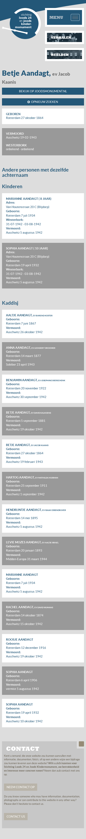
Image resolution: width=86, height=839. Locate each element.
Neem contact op (21, 787)
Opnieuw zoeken (44, 101)
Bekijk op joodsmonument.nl (43, 91)
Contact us (16, 816)
